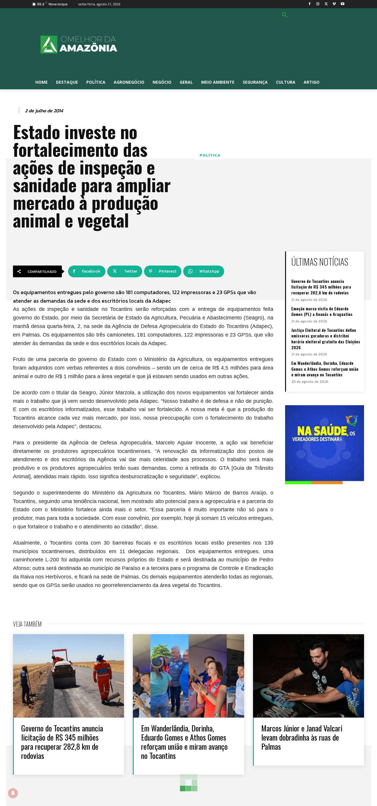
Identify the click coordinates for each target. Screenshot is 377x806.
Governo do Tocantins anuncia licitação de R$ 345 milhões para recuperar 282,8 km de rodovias (321, 287)
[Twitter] (326, 4)
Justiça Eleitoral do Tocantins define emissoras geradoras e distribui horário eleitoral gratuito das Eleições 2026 (325, 338)
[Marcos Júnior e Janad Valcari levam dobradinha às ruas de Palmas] (308, 676)
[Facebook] (309, 4)
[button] (285, 15)
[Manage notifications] (13, 793)
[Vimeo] (334, 4)
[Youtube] (342, 4)
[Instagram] (318, 4)
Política (210, 155)
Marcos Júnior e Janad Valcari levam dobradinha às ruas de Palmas (301, 737)
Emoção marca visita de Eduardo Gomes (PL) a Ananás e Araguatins (322, 311)
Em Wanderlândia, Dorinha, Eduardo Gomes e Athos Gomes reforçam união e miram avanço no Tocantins (324, 369)
